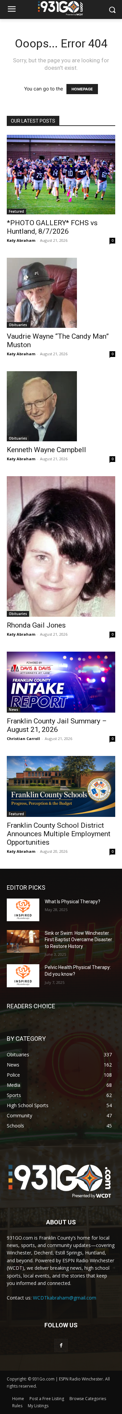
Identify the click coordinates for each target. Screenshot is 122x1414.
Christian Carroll (23, 738)
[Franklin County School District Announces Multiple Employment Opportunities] (61, 786)
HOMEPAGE (82, 89)
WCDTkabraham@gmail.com (64, 1297)
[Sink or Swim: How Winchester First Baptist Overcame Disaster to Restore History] (23, 941)
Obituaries (18, 324)
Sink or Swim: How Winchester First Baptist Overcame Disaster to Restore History (78, 939)
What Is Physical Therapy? (72, 901)
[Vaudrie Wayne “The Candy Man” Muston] (61, 293)
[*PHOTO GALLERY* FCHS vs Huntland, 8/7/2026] (61, 174)
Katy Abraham (21, 240)
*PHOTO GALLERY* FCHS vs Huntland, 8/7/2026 (52, 227)
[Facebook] (60, 1345)
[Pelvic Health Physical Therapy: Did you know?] (23, 975)
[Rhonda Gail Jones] (61, 546)
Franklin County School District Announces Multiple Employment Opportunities (58, 833)
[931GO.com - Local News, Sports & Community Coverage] (61, 8)
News (13, 709)
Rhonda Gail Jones (36, 625)
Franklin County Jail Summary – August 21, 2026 (57, 725)
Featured (16, 211)
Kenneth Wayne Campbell (46, 450)
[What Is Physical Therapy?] (23, 910)
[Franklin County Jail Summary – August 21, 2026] (61, 682)
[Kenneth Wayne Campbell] (61, 406)
